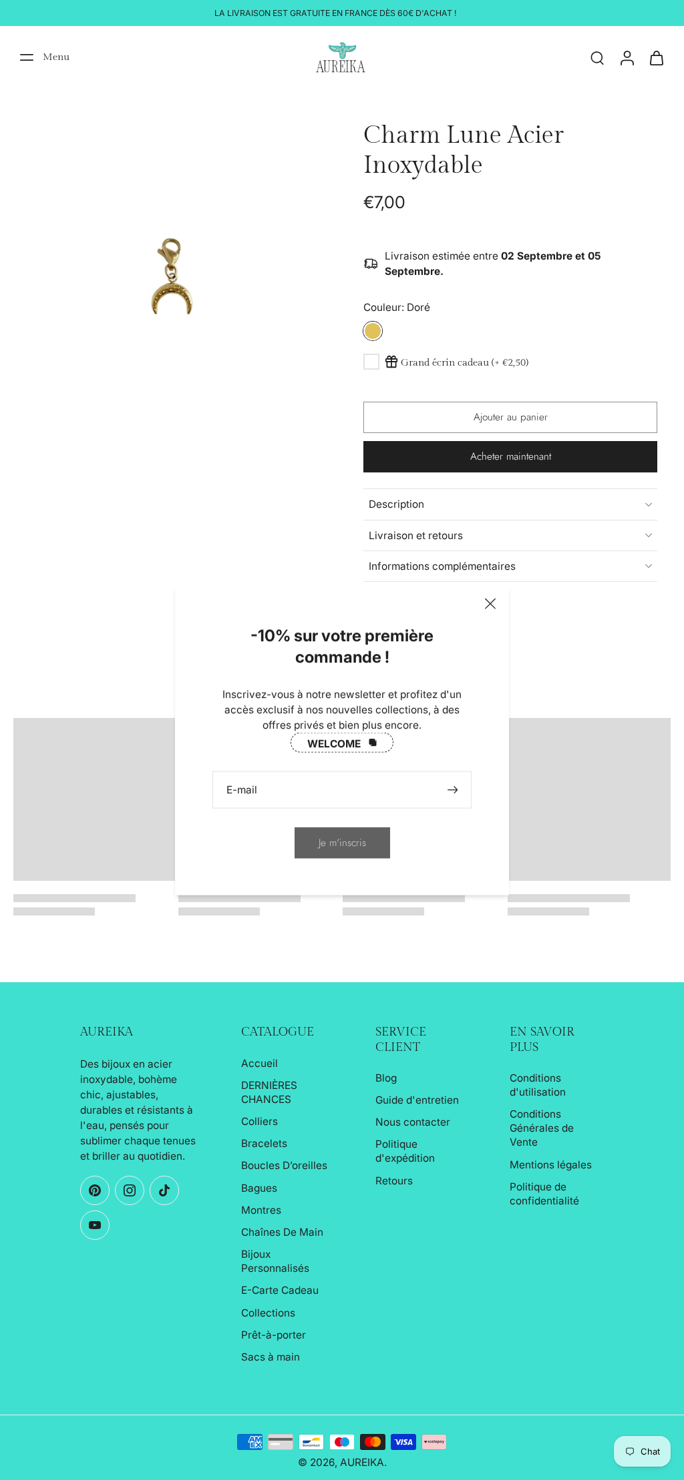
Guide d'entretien (417, 1100)
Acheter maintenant (510, 456)
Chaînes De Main (282, 1232)
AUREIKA (362, 1462)
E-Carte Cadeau (280, 1290)
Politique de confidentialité (544, 1193)
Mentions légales (551, 1164)
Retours (394, 1180)
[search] (597, 57)
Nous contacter (412, 1122)
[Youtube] (95, 1225)
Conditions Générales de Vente (542, 1128)
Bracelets (264, 1143)
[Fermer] (490, 604)
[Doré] (372, 331)
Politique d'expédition (405, 1151)
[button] (510, 417)
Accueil (259, 1063)
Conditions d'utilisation (538, 1085)
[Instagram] (129, 1190)
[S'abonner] (454, 789)
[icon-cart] (656, 57)
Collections (268, 1313)
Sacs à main (270, 1357)
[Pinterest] (95, 1190)
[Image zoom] (167, 274)
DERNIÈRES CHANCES (269, 1092)
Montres (261, 1210)
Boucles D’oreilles (284, 1165)
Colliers (259, 1121)
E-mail (241, 789)
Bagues (259, 1188)
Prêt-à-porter (273, 1335)
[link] (342, 842)
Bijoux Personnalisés (275, 1261)
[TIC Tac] (164, 1190)
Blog (386, 1078)
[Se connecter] (626, 57)
